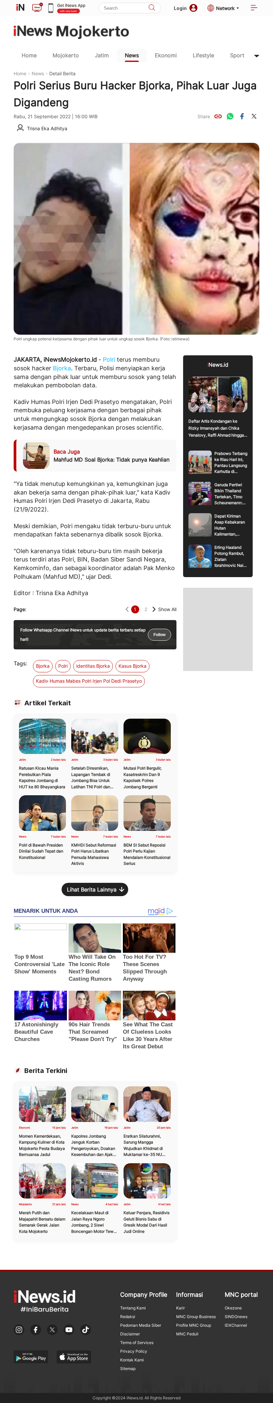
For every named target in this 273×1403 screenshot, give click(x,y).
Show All (167, 609)
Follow (159, 634)
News (132, 55)
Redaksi (127, 1316)
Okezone (233, 1307)
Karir (180, 1307)
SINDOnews (236, 1316)
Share (203, 116)
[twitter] (254, 116)
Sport (237, 55)
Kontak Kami (132, 1359)
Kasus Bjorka (132, 666)
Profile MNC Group (193, 1325)
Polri (109, 359)
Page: (20, 609)
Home (29, 55)
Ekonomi (166, 55)
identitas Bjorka (93, 666)
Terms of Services (136, 1342)
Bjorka (62, 368)
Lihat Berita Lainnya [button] (92, 889)
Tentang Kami (133, 1307)
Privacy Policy (133, 1351)
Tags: (20, 663)
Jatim (102, 55)
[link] (218, 116)
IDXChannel (236, 1325)
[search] (152, 8)
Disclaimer (130, 1333)
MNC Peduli (187, 1333)
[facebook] (242, 116)
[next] (153, 609)
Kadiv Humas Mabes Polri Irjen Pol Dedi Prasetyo (89, 681)
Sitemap (128, 1368)
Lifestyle (203, 55)
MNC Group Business (196, 1316)
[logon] (20, 8)
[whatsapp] (230, 116)
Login (180, 8)
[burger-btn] (254, 8)
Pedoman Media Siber (140, 1325)
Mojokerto (66, 55)
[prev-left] (127, 609)
